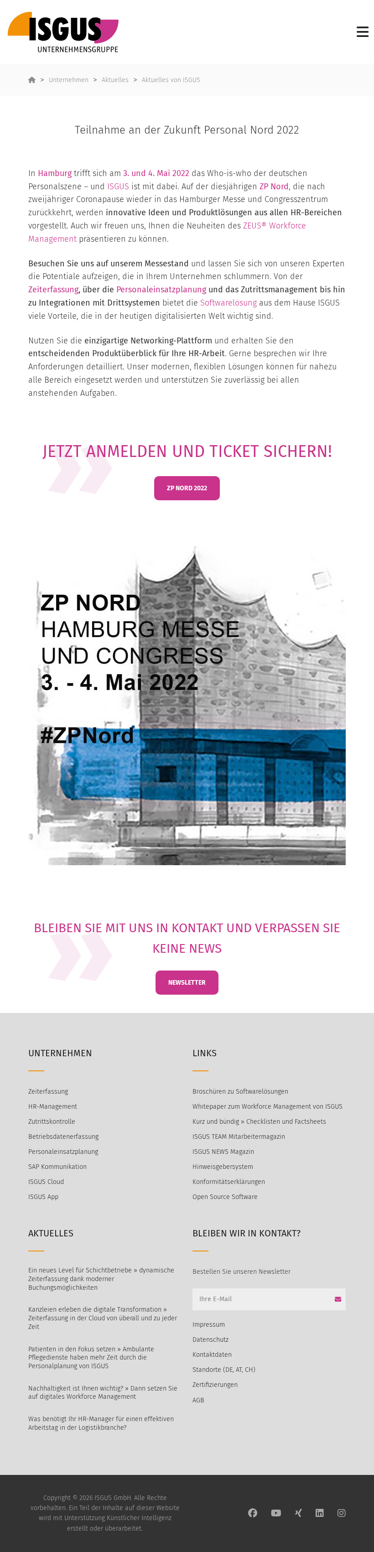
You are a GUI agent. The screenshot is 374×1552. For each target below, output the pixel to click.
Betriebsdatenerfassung (63, 1137)
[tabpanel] (187, 705)
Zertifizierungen (215, 1385)
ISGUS (118, 187)
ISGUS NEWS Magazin (223, 1152)
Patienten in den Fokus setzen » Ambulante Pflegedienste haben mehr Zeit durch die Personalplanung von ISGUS (91, 1357)
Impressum (208, 1325)
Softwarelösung (228, 303)
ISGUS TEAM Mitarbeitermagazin (238, 1137)
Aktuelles (115, 80)
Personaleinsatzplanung (161, 290)
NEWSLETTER (187, 982)
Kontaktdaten (212, 1355)
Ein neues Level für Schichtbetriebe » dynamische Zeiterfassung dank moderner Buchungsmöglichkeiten (101, 1279)
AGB (198, 1400)
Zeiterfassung (53, 290)
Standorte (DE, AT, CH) (223, 1370)
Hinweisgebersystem (222, 1167)
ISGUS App (43, 1197)
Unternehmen (68, 80)
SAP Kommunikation (57, 1167)
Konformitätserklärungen (228, 1182)
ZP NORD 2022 (187, 488)
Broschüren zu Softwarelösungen (240, 1091)
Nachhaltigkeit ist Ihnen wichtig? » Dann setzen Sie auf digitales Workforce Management (102, 1393)
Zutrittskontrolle (51, 1122)
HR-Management (52, 1107)
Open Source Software (225, 1197)
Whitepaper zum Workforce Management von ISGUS (267, 1107)
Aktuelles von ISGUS (171, 80)
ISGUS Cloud (46, 1182)
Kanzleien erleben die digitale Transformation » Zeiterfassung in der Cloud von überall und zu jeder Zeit (102, 1318)
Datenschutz (210, 1340)
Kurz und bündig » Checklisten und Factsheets (259, 1122)
